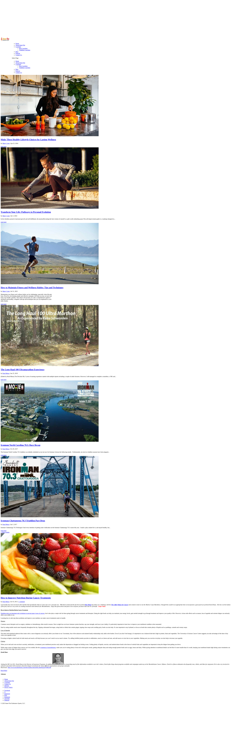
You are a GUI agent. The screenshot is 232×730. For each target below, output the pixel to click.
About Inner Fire (20, 63)
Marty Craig (6, 143)
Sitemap (6, 686)
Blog (16, 69)
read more (3, 146)
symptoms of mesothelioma (48, 647)
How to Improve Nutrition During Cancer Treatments (26, 598)
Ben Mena (88, 605)
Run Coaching (23, 66)
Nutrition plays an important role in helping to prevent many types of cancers (22, 613)
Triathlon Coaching (24, 67)
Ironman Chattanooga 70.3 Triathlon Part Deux (23, 520)
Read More (4, 670)
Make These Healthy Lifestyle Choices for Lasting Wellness (28, 139)
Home (17, 61)
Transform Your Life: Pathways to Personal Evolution (26, 212)
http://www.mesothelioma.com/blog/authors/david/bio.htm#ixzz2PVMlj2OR (29, 667)
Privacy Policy (8, 687)
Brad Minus (6, 373)
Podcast (17, 71)
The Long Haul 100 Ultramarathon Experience (22, 369)
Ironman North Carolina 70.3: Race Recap (20, 445)
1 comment (21, 601)
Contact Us (18, 72)
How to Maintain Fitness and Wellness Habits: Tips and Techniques (32, 287)
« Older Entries (5, 532)
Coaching (18, 64)
